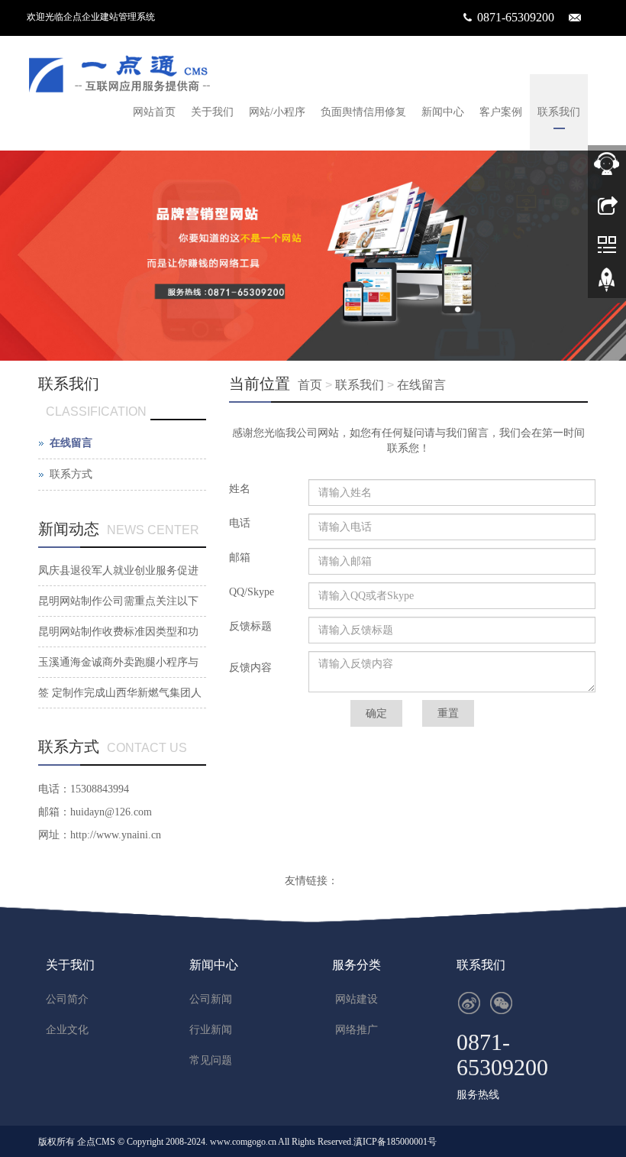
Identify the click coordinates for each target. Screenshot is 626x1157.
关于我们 (212, 112)
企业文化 (67, 1029)
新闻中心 (442, 112)
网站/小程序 (277, 112)
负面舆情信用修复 (363, 112)
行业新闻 (210, 1029)
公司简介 (67, 999)
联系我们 (558, 112)
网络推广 (356, 1029)
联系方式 (71, 474)
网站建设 (356, 999)
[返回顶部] (607, 285)
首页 (310, 384)
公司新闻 (210, 999)
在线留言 (421, 384)
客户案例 (500, 112)
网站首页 (154, 112)
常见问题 (210, 1060)
